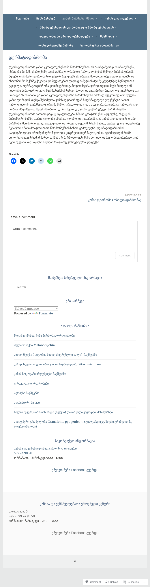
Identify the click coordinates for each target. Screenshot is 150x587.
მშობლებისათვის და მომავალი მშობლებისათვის (77, 27)
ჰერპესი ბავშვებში (26, 393)
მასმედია (107, 36)
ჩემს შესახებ (45, 18)
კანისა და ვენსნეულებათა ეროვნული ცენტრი (45, 448)
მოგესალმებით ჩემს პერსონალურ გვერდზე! (44, 335)
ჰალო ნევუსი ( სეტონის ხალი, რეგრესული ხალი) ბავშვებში (55, 354)
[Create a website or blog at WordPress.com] (75, 561)
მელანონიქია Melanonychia (34, 345)
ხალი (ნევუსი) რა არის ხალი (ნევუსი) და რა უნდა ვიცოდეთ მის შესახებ (63, 412)
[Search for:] (75, 287)
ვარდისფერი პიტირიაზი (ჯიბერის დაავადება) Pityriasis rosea (58, 364)
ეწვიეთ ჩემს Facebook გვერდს (75, 470)
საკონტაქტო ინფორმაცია (99, 45)
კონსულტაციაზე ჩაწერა (55, 45)
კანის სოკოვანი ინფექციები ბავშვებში (40, 374)
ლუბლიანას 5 (18, 511)
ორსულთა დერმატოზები (31, 383)
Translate (45, 313)
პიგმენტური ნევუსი (27, 402)
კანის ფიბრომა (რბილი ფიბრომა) (114, 198)
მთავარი (22, 18)
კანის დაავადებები (119, 18)
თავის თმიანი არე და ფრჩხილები (65, 36)
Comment (125, 255)
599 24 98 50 (23, 453)
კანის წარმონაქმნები (79, 18)
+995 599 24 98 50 (22, 516)
